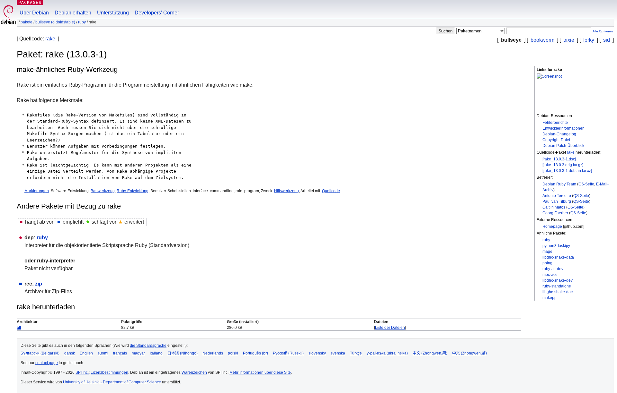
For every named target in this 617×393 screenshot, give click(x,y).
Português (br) (255, 353)
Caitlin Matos (553, 207)
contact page (46, 363)
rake (50, 38)
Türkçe (356, 353)
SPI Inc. (82, 372)
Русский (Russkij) (288, 353)
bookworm (542, 40)
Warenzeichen (194, 372)
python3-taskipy (556, 245)
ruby (82, 22)
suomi (103, 353)
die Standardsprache (148, 345)
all (19, 327)
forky (588, 40)
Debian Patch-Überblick (563, 145)
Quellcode (331, 191)
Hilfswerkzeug (286, 191)
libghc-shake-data (558, 257)
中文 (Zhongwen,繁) (469, 353)
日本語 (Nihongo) (182, 353)
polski (233, 353)
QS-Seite (586, 184)
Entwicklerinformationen (563, 128)
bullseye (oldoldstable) (55, 22)
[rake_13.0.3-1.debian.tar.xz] (567, 170)
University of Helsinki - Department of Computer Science (112, 382)
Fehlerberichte (555, 122)
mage (547, 251)
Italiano (156, 353)
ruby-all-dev (552, 269)
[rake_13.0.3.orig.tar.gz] (562, 165)
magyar (138, 353)
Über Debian (34, 12)
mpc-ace (550, 274)
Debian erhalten (73, 12)
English (86, 353)
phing (547, 263)
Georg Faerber (555, 213)
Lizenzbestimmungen (109, 372)
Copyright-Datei (556, 140)
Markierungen (36, 191)
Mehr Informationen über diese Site (260, 372)
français (120, 353)
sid (606, 40)
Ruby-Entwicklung (132, 191)
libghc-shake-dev (557, 280)
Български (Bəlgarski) (40, 353)
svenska (338, 353)
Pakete (26, 22)
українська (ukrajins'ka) (387, 353)
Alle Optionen (603, 31)
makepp (549, 297)
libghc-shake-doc (557, 292)
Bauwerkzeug (103, 191)
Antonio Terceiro (556, 195)
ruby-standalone (556, 286)
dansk (69, 353)
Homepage (552, 226)
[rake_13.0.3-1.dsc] (559, 159)
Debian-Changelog (559, 134)
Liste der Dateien (390, 327)
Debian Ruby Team (559, 184)
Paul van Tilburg (556, 201)
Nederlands (212, 353)
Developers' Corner (157, 12)
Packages (29, 2)
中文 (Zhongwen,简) (430, 353)
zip (38, 283)
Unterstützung (113, 12)
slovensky (317, 353)
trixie (568, 40)
